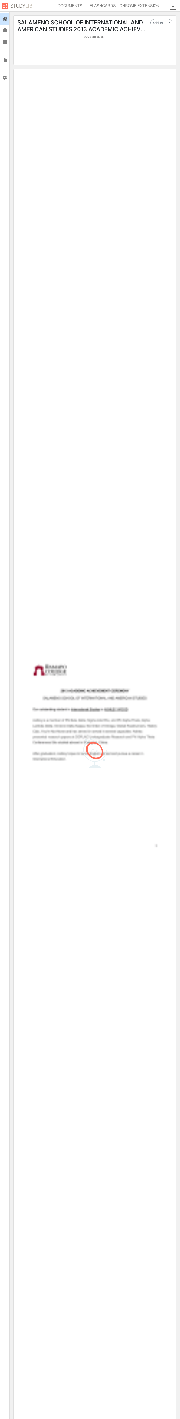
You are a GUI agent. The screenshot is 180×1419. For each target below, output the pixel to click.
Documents (70, 5)
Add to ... (160, 23)
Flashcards (103, 5)
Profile (4, 78)
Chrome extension (139, 5)
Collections (4, 42)
